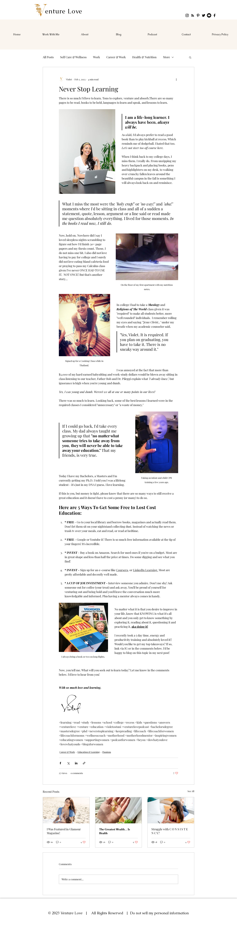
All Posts (48, 57)
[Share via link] (84, 763)
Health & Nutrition (144, 57)
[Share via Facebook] (60, 763)
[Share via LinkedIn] (76, 763)
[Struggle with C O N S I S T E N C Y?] (171, 810)
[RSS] (192, 15)
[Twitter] (203, 15)
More (166, 57)
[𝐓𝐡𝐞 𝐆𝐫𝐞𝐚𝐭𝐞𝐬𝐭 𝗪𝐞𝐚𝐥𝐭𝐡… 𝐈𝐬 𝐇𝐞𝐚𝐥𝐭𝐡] (118, 810)
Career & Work (116, 57)
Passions (106, 752)
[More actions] (176, 79)
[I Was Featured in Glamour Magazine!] (66, 810)
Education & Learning (89, 752)
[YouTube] (209, 15)
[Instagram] (187, 15)
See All (191, 791)
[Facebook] (214, 15)
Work (96, 57)
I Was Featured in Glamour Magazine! (64, 831)
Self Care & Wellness (73, 57)
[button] (190, 57)
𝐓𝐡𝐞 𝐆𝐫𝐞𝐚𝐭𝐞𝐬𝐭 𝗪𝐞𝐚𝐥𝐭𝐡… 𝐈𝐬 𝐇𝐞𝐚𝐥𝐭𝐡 (114, 831)
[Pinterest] (198, 15)
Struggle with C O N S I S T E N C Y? (169, 831)
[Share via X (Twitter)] (68, 763)
